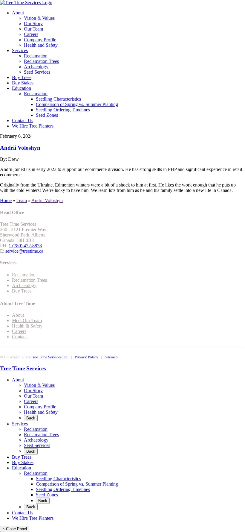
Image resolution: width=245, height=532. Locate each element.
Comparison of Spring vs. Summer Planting (77, 104)
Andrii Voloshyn (20, 148)
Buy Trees (21, 77)
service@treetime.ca (24, 251)
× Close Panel (14, 529)
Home (6, 200)
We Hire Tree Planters (32, 125)
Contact (19, 336)
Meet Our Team (27, 320)
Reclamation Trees (41, 61)
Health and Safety (41, 45)
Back (30, 418)
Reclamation (36, 55)
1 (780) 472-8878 (25, 245)
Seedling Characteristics (58, 98)
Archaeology (36, 66)
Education (21, 88)
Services (20, 50)
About (18, 12)
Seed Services (37, 72)
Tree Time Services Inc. (49, 357)
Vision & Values (39, 18)
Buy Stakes (22, 82)
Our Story (33, 23)
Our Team (33, 28)
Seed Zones (47, 115)
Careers (31, 34)
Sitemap (111, 357)
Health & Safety (27, 325)
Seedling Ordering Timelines (63, 109)
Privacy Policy (86, 357)
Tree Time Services (23, 368)
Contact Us (22, 120)
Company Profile (40, 39)
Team (21, 200)
